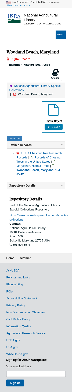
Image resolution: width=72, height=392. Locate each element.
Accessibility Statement (21, 298)
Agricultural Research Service (25, 333)
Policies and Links (18, 277)
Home (10, 258)
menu (61, 36)
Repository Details (22, 185)
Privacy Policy (15, 305)
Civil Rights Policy (18, 319)
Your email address (18, 366)
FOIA (9, 291)
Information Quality (18, 326)
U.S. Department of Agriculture (42, 24)
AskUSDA (12, 270)
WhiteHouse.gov (17, 354)
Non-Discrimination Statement (25, 312)
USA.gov (12, 347)
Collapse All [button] (14, 138)
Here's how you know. (17, 5)
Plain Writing (14, 284)
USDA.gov (13, 340)
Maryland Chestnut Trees (32, 165)
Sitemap (25, 258)
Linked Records (20, 145)
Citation (55, 77)
